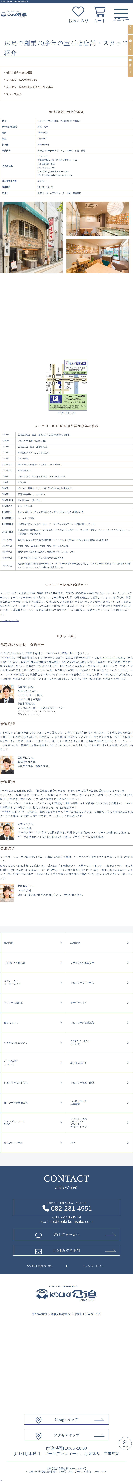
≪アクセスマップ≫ (66, 413)
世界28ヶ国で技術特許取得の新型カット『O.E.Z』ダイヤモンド (47, 540)
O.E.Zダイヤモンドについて (80, 1043)
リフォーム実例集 (13, 1002)
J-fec (72, 1142)
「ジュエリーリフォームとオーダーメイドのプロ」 (101, 530)
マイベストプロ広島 (112, 658)
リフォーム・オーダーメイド (12, 983)
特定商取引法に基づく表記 (39, 1266)
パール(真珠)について (10, 1063)
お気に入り (78, 20)
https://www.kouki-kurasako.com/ (57, 175)
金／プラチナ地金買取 (15, 1102)
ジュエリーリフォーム (82, 982)
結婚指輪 (75, 942)
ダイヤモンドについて (15, 1042)
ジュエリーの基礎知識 (82, 1022)
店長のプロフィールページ (28, 714)
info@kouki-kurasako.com (56, 171)
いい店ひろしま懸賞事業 (78, 1103)
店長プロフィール (13, 1142)
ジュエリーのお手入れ (15, 1082)
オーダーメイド (78, 1002)
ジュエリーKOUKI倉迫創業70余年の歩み (29, 87)
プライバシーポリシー (93, 1266)
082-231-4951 (71, 1208)
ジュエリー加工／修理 (82, 1082)
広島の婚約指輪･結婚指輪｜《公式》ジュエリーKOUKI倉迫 (60, 1471)
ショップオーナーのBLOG (14, 1122)
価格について (11, 1022)
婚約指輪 (8, 942)
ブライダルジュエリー (82, 962)
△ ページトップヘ (9, 621)
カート (100, 20)
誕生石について (78, 1062)
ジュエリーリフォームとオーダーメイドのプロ (35, 711)
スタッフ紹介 (14, 94)
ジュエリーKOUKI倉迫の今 (22, 79)
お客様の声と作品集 (14, 962)
